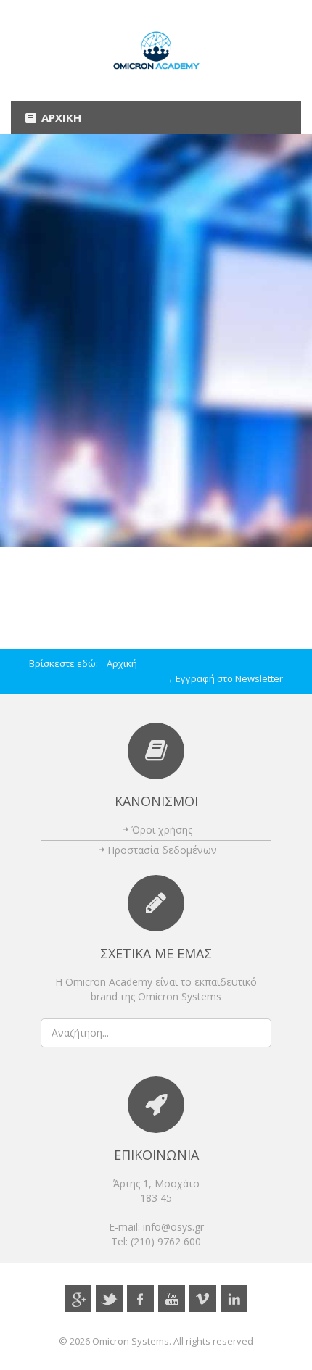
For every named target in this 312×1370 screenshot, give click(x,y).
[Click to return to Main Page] (156, 50)
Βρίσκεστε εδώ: (68, 663)
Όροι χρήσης (161, 829)
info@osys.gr (173, 1227)
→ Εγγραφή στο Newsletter (223, 678)
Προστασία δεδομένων (162, 850)
